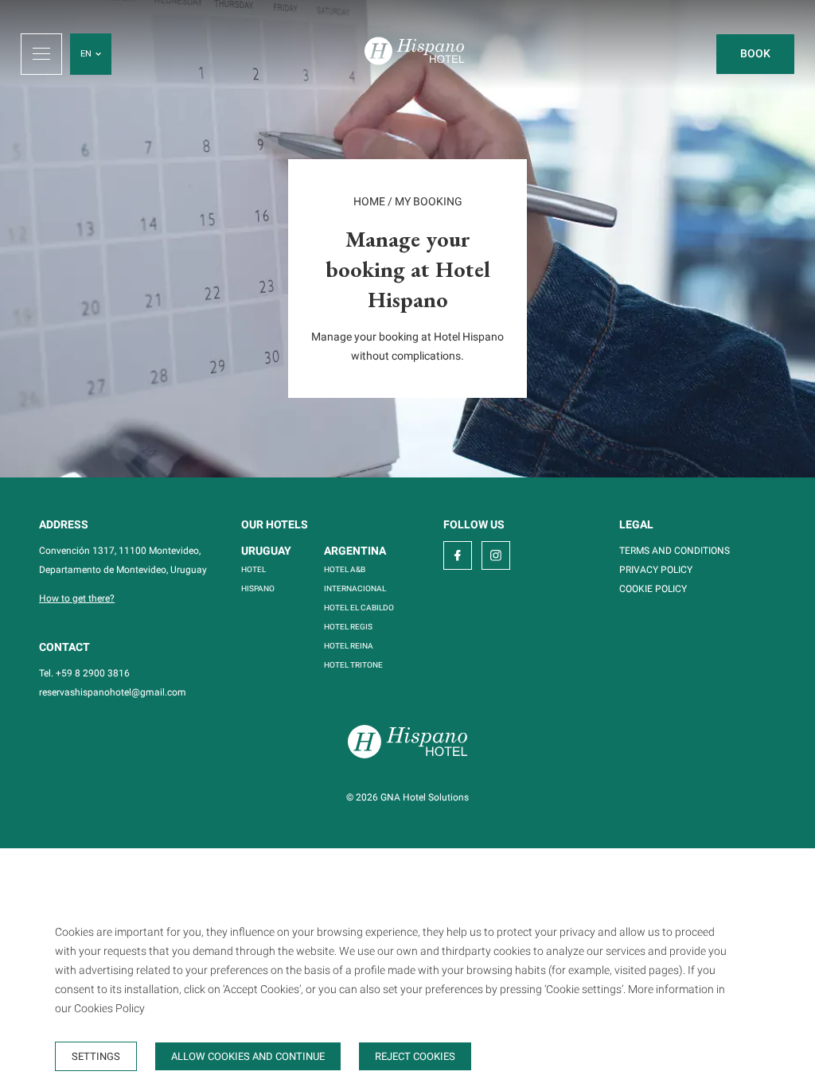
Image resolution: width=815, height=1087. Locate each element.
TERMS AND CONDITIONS (674, 550)
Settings (96, 1056)
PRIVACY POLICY (655, 569)
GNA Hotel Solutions (424, 797)
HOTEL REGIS (348, 626)
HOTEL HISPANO (258, 579)
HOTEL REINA (348, 645)
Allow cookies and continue (248, 1056)
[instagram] (496, 555)
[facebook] (457, 555)
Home (369, 201)
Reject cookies (415, 1056)
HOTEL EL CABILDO (359, 607)
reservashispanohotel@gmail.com (112, 692)
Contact (64, 647)
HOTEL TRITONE (353, 664)
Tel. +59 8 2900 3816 (84, 673)
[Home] (414, 53)
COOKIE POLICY (653, 588)
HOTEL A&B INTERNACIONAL (355, 579)
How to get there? (77, 598)
